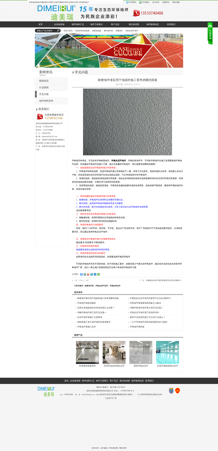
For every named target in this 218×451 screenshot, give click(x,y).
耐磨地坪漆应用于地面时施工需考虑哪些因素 (98, 298)
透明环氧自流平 (141, 366)
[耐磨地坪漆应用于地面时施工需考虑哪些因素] (127, 155)
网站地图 (176, 2)
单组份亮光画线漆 (82, 31)
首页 (66, 381)
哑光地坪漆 (108, 31)
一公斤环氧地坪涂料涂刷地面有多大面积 (148, 322)
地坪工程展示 (102, 381)
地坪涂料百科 (46, 101)
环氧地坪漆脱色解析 (86, 303)
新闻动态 (44, 81)
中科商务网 (113, 448)
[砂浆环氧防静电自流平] (167, 363)
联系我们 (149, 381)
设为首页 (155, 2)
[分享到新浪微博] (88, 274)
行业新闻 (44, 87)
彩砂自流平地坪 (132, 31)
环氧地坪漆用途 (137, 327)
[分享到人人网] (95, 274)
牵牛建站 (104, 448)
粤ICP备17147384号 (117, 387)
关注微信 (145, 2)
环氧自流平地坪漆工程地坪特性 (144, 312)
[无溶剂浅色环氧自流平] (114, 363)
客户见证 (114, 381)
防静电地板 (96, 31)
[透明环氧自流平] (140, 363)
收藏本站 (166, 2)
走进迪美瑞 (75, 381)
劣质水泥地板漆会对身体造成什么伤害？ (96, 308)
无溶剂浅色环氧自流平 (114, 366)
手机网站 (132, 2)
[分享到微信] (98, 274)
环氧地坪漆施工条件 (86, 327)
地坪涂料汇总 (88, 381)
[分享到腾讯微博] (91, 274)
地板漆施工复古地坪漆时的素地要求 (93, 322)
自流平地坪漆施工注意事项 (89, 317)
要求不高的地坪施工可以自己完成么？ (147, 317)
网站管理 (122, 448)
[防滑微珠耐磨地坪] (87, 363)
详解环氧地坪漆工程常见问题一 (91, 312)
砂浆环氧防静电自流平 (167, 366)
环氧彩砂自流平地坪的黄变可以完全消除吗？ (164, 280)
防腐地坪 (119, 31)
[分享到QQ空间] (85, 274)
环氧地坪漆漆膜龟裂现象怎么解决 (145, 303)
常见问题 (44, 94)
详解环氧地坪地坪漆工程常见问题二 (146, 308)
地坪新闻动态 (137, 381)
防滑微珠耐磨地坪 (87, 366)
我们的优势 (125, 381)
